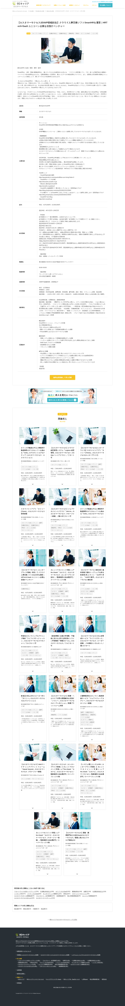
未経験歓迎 (59, 896)
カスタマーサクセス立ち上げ (23, 898)
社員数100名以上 (45, 891)
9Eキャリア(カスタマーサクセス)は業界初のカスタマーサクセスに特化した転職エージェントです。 (42, 941)
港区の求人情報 (50, 11)
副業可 (86, 891)
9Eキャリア (21, 979)
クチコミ (94, 5)
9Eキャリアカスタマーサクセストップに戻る (63, 919)
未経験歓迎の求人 (63, 966)
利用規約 (19, 983)
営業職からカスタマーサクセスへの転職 (27, 955)
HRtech (65, 893)
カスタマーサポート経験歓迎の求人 (80, 964)
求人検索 (32, 11)
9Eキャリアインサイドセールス (35, 979)
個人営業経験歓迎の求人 (61, 964)
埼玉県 (43, 909)
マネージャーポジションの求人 (48, 966)
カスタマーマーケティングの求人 (27, 964)
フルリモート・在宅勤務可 (44, 896)
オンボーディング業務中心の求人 (81, 962)
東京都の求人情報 (40, 11)
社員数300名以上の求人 (94, 960)
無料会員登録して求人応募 (62, 377)
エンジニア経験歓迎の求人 (46, 964)
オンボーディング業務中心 (51, 893)
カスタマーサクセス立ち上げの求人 (27, 966)
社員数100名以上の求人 (79, 960)
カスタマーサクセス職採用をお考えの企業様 (102, 1)
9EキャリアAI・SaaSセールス (72, 979)
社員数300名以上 (98, 891)
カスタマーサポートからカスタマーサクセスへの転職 (55, 955)
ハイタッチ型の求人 (97, 962)
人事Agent (85, 979)
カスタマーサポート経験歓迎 (23, 896)
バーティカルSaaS (33, 893)
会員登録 (19, 970)
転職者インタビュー (74, 5)
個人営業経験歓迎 (72, 896)
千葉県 (35, 909)
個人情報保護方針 (95, 979)
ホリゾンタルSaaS (61, 891)
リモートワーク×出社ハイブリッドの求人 (29, 960)
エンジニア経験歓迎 (88, 896)
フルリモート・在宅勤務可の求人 (52, 960)
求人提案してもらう (105, 5)
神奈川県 (26, 909)
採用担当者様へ (21, 973)
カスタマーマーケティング (44, 898)
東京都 (16, 909)
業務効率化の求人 (23, 962)
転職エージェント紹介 (60, 5)
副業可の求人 (66, 960)
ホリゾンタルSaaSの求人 (47, 962)
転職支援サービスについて (43, 5)
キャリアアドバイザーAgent (53, 979)
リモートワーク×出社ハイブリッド (24, 891)
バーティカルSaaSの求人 (63, 962)
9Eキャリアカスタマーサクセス (19, 11)
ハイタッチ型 (18, 893)
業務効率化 (75, 891)
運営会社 (104, 979)
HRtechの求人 (34, 962)
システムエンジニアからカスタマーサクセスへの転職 (86, 955)
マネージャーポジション (79, 893)
